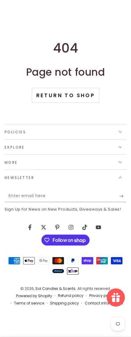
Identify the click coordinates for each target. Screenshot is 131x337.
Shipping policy (64, 303)
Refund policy (70, 295)
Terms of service (29, 303)
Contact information (104, 303)
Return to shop (65, 95)
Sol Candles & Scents (55, 288)
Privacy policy (102, 295)
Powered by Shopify (34, 296)
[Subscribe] (122, 196)
